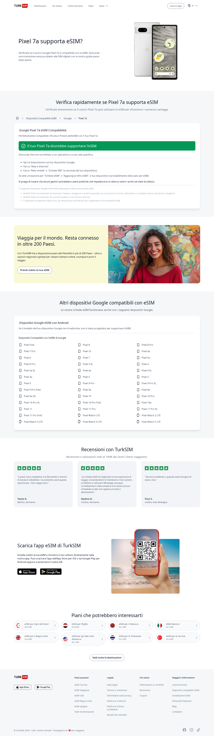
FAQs (91, 6)
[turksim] (21, 677)
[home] (17, 118)
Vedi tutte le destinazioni (107, 657)
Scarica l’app (176, 6)
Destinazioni (40, 6)
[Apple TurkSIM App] (22, 687)
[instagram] (191, 730)
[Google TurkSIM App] (43, 687)
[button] (104, 6)
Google (68, 118)
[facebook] (184, 730)
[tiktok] (198, 730)
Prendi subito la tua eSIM (34, 270)
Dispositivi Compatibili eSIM (41, 118)
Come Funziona (75, 6)
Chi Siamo (57, 6)
